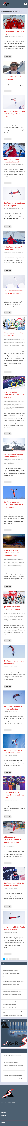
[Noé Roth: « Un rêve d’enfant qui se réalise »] (14, 150)
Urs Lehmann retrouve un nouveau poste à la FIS (12, 991)
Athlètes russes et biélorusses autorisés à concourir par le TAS (12, 839)
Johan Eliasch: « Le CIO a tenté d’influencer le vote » (12, 994)
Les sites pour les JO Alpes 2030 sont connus (11, 984)
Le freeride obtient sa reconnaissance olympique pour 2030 (13, 981)
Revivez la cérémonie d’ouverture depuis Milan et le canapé (14, 394)
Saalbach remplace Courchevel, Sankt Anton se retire (12, 1015)
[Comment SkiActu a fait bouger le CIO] (14, 67)
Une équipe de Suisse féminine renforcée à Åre (12, 1072)
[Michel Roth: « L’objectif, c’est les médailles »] (14, 237)
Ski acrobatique (20, 36)
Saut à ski (22, 339)
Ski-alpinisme (8, 343)
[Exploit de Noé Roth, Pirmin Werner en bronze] (14, 917)
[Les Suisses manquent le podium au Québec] (14, 697)
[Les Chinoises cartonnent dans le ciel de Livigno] (14, 281)
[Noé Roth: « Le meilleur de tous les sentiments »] (14, 874)
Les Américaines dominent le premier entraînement (13, 1058)
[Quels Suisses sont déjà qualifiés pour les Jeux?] (14, 597)
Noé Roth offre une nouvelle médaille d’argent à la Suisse (14, 113)
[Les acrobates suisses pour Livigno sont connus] (14, 444)
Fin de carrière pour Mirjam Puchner (9, 1004)
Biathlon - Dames (14, 338)
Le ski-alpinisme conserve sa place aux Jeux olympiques (13, 987)
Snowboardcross (9, 346)
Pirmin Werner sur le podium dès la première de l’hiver (14, 795)
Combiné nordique (10, 339)
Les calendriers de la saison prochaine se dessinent (13, 1068)
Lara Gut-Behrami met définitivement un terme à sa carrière (14, 966)
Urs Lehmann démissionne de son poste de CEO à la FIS (13, 1001)
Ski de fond (19, 563)
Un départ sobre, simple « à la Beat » (11, 1062)
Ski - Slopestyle (20, 341)
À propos (3, 1112)
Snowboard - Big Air (17, 343)
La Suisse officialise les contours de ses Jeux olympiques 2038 (12, 552)
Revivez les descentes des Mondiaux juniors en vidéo (13, 1065)
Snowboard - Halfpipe (7, 345)
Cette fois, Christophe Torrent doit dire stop (10, 970)
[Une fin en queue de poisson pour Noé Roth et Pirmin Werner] (14, 493)
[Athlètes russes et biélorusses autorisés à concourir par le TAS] (14, 827)
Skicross (12, 343)
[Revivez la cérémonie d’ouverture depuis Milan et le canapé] (14, 382)
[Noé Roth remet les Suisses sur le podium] (14, 651)
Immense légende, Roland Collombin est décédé (11, 973)
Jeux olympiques (14, 36)
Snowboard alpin (19, 566)
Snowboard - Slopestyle (16, 345)
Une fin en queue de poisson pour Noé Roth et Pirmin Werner (13, 504)
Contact (3, 1122)
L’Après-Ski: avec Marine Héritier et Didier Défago (13, 1075)
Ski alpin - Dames (11, 342)
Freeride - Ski (16, 559)
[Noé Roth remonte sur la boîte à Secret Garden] (14, 741)
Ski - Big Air (6, 341)
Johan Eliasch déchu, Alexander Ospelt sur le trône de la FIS (14, 997)
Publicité (3, 1115)
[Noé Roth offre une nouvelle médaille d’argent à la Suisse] (14, 102)
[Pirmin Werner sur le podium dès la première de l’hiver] (14, 783)
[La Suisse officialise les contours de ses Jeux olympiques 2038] (14, 541)
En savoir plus (7, 56)
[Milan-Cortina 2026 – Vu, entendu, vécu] (14, 323)
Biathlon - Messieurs (21, 611)
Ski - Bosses (10, 341)
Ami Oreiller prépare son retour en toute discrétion (13, 1078)
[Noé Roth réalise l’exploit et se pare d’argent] (14, 193)
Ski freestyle (21, 460)
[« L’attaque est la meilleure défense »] (14, 22)
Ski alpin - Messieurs (18, 342)
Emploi (3, 1119)
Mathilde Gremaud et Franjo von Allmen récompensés (13, 1007)
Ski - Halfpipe (14, 341)
